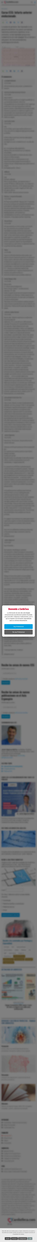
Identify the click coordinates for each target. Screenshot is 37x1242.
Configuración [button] (22, 1238)
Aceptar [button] (8, 1238)
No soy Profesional (18, 632)
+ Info (30, 1238)
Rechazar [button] (14, 1238)
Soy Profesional (18, 626)
